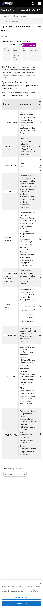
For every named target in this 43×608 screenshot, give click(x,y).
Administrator (34, 50)
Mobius (7, 50)
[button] (21, 21)
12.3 (24, 50)
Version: (5, 36)
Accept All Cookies (21, 604)
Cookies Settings (21, 597)
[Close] (40, 583)
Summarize (30, 45)
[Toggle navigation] (39, 3)
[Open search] (32, 3)
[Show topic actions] (39, 26)
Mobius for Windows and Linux (16, 55)
